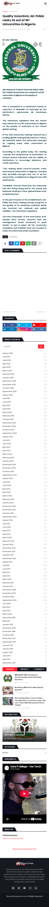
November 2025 (24, 384)
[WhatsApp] (28, 243)
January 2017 (24, 645)
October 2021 (24, 555)
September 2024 (24, 433)
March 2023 (24, 496)
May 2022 (24, 530)
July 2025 (24, 398)
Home (5, 11)
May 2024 (24, 447)
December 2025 (24, 381)
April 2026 (24, 367)
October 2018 (24, 635)
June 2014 (24, 656)
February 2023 (24, 499)
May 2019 (24, 621)
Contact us (28, 902)
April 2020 (24, 610)
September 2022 (24, 517)
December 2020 (24, 589)
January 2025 (24, 419)
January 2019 (24, 624)
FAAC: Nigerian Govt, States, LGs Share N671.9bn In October (24, 733)
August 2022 (24, 520)
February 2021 (24, 583)
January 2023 (24, 503)
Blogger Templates (26, 899)
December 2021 (24, 548)
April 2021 (24, 576)
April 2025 (24, 409)
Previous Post (9, 312)
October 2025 (24, 388)
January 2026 (24, 377)
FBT (39, 899)
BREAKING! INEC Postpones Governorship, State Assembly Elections (28, 677)
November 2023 (24, 468)
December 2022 (24, 506)
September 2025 (24, 391)
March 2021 (24, 579)
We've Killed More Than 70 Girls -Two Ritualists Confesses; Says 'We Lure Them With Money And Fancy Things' (30, 701)
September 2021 (24, 558)
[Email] (33, 243)
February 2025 (24, 416)
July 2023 (24, 482)
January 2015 (24, 649)
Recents (24, 669)
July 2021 (24, 565)
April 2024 (24, 450)
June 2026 (24, 360)
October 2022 (24, 513)
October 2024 (24, 430)
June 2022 (24, 527)
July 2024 (24, 440)
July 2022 (24, 523)
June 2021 (24, 569)
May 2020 (24, 607)
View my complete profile (13, 838)
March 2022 (24, 537)
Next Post (41, 312)
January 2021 (24, 586)
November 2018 (24, 631)
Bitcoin (24, 752)
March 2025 (24, 412)
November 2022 (24, 509)
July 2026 (24, 356)
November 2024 (24, 426)
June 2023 (24, 485)
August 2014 (24, 652)
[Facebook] (11, 243)
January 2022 (24, 544)
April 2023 (24, 492)
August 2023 (24, 478)
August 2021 (24, 562)
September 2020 (24, 600)
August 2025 (24, 395)
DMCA (38, 902)
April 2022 (24, 534)
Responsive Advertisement (24, 849)
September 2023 (24, 475)
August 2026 (24, 353)
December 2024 (24, 423)
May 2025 (24, 405)
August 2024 (24, 436)
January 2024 (24, 461)
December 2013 (24, 663)
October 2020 (24, 596)
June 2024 (24, 443)
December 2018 (24, 628)
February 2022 (24, 541)
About (18, 902)
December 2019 (24, 617)
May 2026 (24, 363)
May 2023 (24, 489)
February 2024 (24, 457)
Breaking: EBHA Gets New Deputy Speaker (29, 688)
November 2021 (24, 551)
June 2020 (24, 603)
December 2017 (24, 638)
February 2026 (24, 374)
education (13, 11)
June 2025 (24, 402)
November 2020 (24, 593)
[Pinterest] (22, 243)
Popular (10, 669)
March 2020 (24, 614)
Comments (39, 669)
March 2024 (24, 454)
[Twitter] (16, 243)
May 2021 (24, 572)
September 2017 (24, 642)
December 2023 (24, 464)
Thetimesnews (10, 835)
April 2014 (24, 659)
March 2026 (24, 370)
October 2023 (24, 471)
